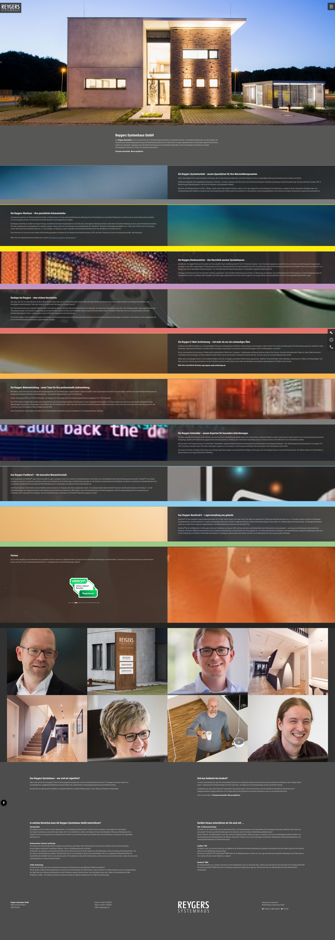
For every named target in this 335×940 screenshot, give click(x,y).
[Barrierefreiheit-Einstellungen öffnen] (4, 803)
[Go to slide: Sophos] (85, 603)
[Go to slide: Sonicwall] (82, 603)
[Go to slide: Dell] (79, 603)
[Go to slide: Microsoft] (69, 603)
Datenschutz (266, 902)
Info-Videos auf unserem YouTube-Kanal (61, 238)
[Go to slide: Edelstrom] (98, 603)
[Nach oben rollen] (331, 933)
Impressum (274, 902)
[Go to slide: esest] (94, 603)
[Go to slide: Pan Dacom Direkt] (91, 603)
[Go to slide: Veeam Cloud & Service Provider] (72, 603)
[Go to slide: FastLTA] (88, 603)
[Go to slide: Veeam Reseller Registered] (76, 603)
